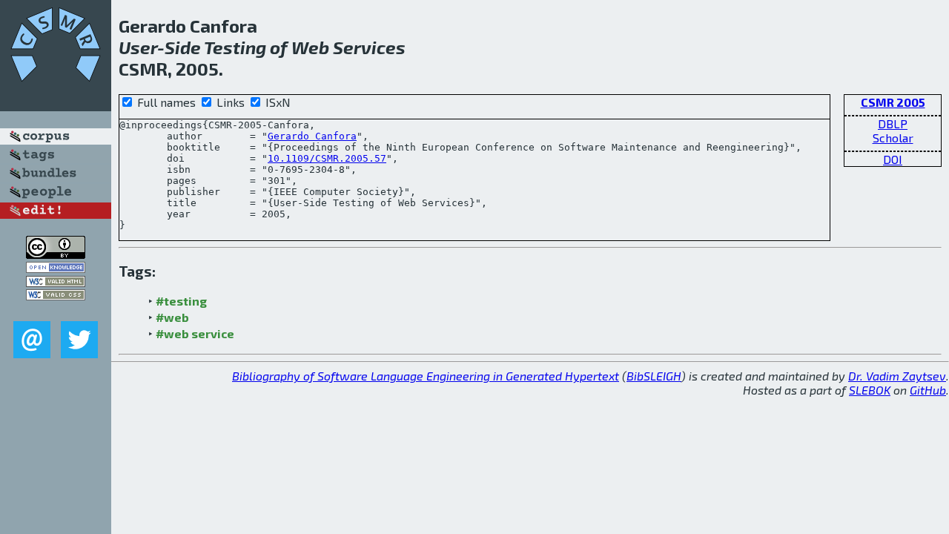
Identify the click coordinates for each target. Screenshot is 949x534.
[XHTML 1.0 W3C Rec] (55, 282)
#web (172, 317)
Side (183, 47)
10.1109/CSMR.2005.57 (327, 158)
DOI (892, 159)
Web (310, 47)
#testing (181, 301)
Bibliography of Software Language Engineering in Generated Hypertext (425, 376)
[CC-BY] (55, 254)
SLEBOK (869, 390)
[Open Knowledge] (55, 268)
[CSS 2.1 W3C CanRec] (55, 310)
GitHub (928, 390)
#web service (195, 333)
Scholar (893, 138)
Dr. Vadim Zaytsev (897, 376)
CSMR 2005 (893, 102)
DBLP (892, 123)
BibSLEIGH (653, 376)
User (138, 47)
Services (369, 47)
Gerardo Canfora (312, 136)
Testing (235, 47)
